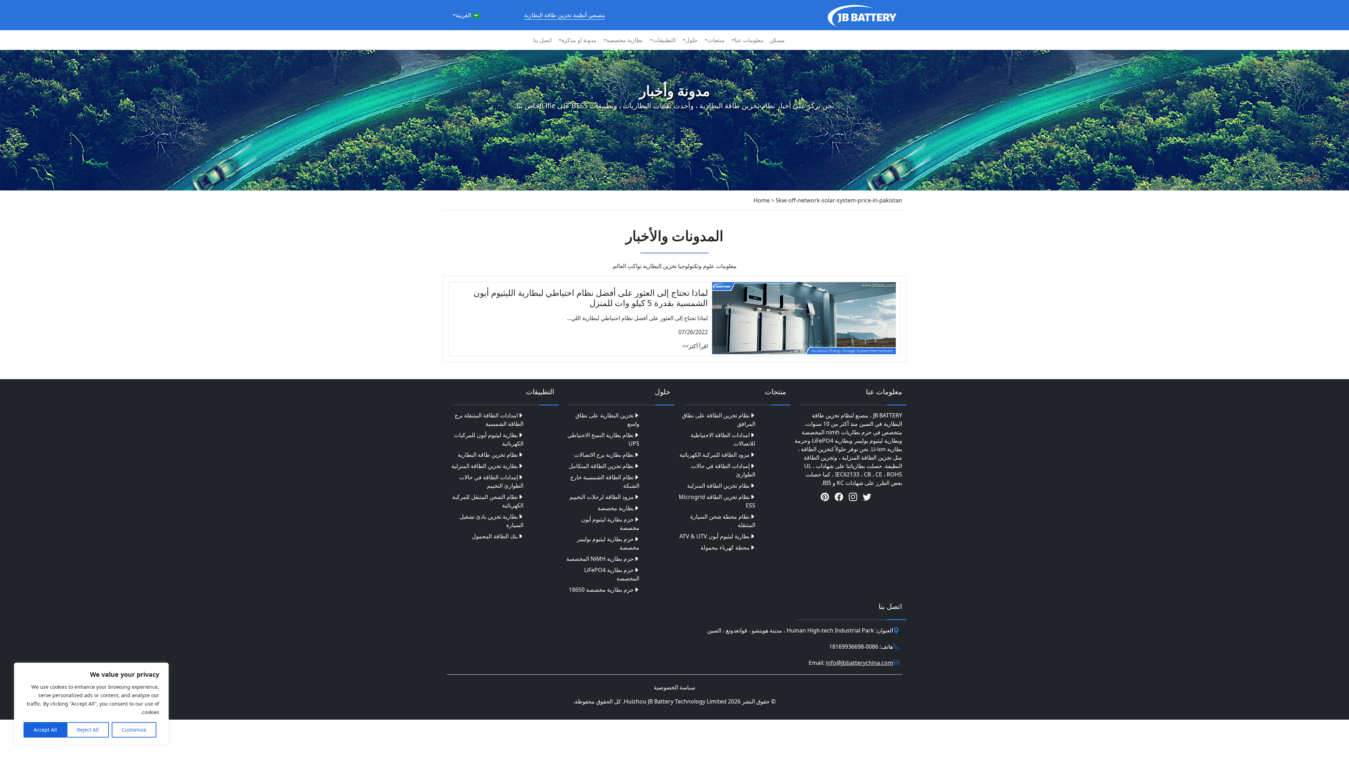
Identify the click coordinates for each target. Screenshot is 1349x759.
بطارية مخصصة (616, 508)
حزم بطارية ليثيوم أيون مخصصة (610, 523)
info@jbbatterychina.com (859, 663)
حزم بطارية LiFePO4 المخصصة (611, 574)
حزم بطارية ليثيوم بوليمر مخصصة (608, 543)
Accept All (45, 729)
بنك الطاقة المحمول (495, 536)
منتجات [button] (716, 40)
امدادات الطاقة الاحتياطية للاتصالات (723, 439)
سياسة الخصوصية (674, 687)
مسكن (777, 40)
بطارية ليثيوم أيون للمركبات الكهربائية (488, 439)
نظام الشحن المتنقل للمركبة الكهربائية (487, 501)
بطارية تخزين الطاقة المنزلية (484, 466)
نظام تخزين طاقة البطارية (488, 455)
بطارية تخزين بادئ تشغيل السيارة (491, 521)
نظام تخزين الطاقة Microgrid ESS (717, 501)
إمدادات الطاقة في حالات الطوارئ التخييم (491, 481)
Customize (134, 729)
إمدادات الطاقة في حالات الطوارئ (723, 470)
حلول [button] (691, 40)
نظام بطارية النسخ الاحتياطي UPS (603, 439)
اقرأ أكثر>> (695, 346)
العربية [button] (464, 15)
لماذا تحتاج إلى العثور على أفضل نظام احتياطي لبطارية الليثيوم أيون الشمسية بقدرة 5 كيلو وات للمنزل (591, 298)
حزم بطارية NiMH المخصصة (600, 559)
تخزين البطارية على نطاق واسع (607, 419)
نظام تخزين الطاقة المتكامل (601, 466)
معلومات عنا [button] (749, 40)
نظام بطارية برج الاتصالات (604, 455)
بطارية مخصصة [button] (624, 40)
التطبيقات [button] (664, 40)
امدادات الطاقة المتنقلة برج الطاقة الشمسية (489, 419)
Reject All (88, 729)
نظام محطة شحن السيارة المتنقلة (722, 521)
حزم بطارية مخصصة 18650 (601, 589)
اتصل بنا (542, 40)
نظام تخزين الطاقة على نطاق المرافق (718, 419)
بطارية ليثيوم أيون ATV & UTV (714, 536)
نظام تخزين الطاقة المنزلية (718, 485)
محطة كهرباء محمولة (725, 547)
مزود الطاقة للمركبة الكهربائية (714, 455)
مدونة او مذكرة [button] (579, 40)
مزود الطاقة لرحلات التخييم (601, 497)
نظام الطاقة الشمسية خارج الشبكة (604, 481)
